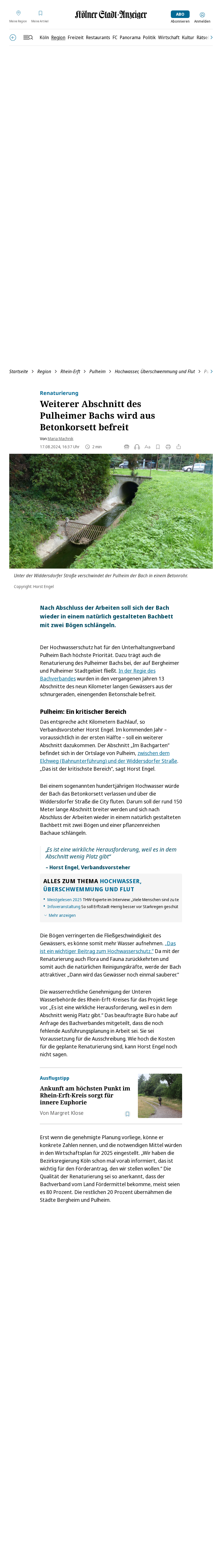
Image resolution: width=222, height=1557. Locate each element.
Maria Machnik (60, 438)
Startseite (18, 371)
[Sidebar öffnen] (28, 37)
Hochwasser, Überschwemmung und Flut (155, 371)
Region (44, 371)
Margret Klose (67, 1112)
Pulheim (97, 371)
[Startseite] (111, 14)
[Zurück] (12, 37)
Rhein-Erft (70, 371)
